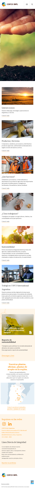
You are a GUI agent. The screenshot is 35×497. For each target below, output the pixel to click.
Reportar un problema (9, 463)
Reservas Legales (5, 484)
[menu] (27, 4)
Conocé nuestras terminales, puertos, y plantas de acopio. (16, 408)
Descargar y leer (8, 356)
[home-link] (10, 4)
